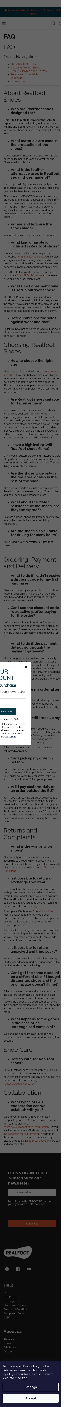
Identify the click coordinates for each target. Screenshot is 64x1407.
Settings (31, 1387)
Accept (30, 1398)
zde (24, 1378)
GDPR (12, 736)
